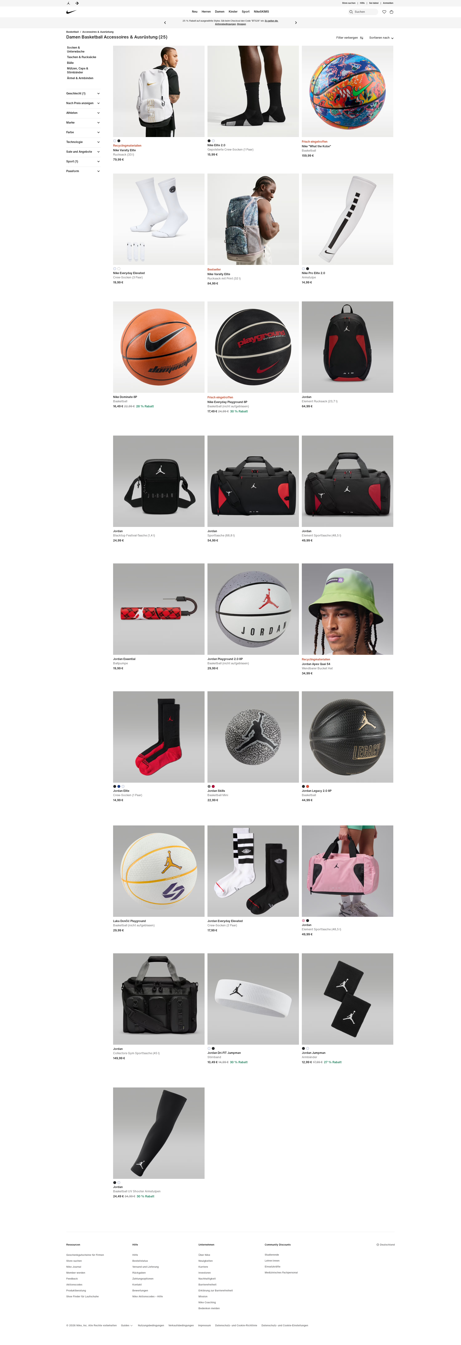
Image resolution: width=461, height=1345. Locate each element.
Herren (206, 11)
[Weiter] (296, 22)
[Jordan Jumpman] (347, 999)
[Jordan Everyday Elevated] (253, 871)
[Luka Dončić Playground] (159, 871)
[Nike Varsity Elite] (159, 91)
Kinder (233, 11)
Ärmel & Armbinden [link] (80, 78)
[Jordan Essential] (159, 609)
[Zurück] (165, 22)
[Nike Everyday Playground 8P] (253, 347)
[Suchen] (351, 12)
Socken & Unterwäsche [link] (75, 49)
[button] (83, 93)
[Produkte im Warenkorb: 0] (391, 12)
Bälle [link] (70, 62)
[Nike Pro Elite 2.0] (347, 219)
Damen (219, 11)
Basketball (72, 32)
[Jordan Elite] (159, 737)
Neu (194, 11)
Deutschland (387, 1244)
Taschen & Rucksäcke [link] (81, 57)
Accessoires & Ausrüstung (97, 32)
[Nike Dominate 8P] (159, 347)
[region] (81, 112)
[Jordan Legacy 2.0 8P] (347, 737)
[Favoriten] (384, 12)
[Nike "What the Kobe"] (347, 91)
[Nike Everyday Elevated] (159, 219)
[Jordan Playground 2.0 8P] (253, 609)
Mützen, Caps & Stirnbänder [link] (77, 70)
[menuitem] (366, 3)
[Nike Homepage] (71, 12)
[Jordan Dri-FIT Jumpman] (253, 999)
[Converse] (77, 3)
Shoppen (241, 24)
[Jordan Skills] (253, 737)
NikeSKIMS (261, 11)
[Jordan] (68, 3)
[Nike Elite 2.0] (253, 91)
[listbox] (381, 38)
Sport (246, 11)
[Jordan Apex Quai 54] (347, 609)
